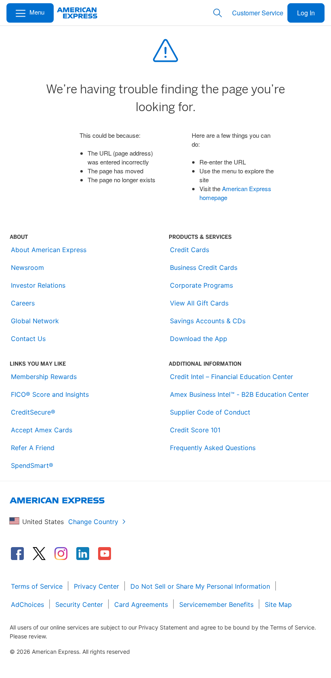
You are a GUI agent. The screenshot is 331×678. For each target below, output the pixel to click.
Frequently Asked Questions (213, 448)
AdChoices (27, 604)
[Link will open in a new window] (17, 553)
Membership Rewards (44, 377)
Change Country (93, 522)
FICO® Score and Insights (50, 394)
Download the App (198, 339)
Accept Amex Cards (41, 430)
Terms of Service (37, 586)
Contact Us (28, 339)
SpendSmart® (32, 465)
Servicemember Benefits (216, 604)
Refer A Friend (32, 448)
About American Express (48, 250)
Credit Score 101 (195, 430)
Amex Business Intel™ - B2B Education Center (239, 394)
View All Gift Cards (199, 303)
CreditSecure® (33, 412)
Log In (306, 12)
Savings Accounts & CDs (207, 321)
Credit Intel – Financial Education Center (231, 377)
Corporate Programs (201, 285)
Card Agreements (141, 604)
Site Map (278, 604)
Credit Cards (189, 250)
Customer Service (257, 12)
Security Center (79, 604)
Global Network (35, 321)
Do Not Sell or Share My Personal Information (200, 586)
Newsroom (27, 267)
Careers (23, 303)
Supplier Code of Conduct (210, 412)
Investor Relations (38, 285)
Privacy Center (96, 586)
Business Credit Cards (203, 267)
